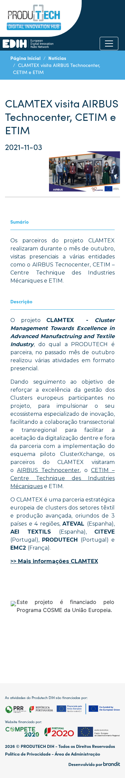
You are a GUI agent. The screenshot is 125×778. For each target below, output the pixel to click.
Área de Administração (77, 754)
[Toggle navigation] (109, 43)
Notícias (57, 58)
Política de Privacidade (28, 754)
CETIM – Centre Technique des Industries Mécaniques (62, 478)
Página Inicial (25, 58)
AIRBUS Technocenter (48, 470)
